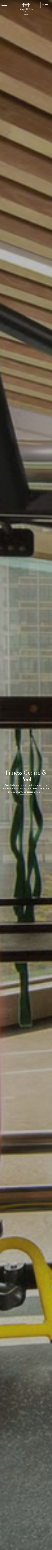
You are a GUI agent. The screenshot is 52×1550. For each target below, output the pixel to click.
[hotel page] (26, 5)
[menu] (4, 5)
